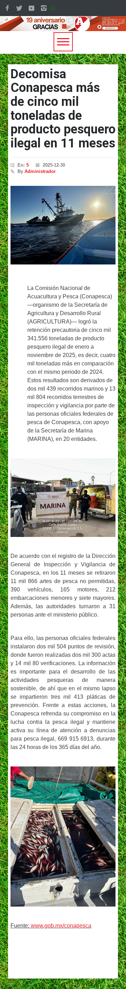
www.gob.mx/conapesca (61, 926)
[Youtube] (31, 8)
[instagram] (43, 8)
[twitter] (19, 8)
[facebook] (7, 8)
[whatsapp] (54, 8)
